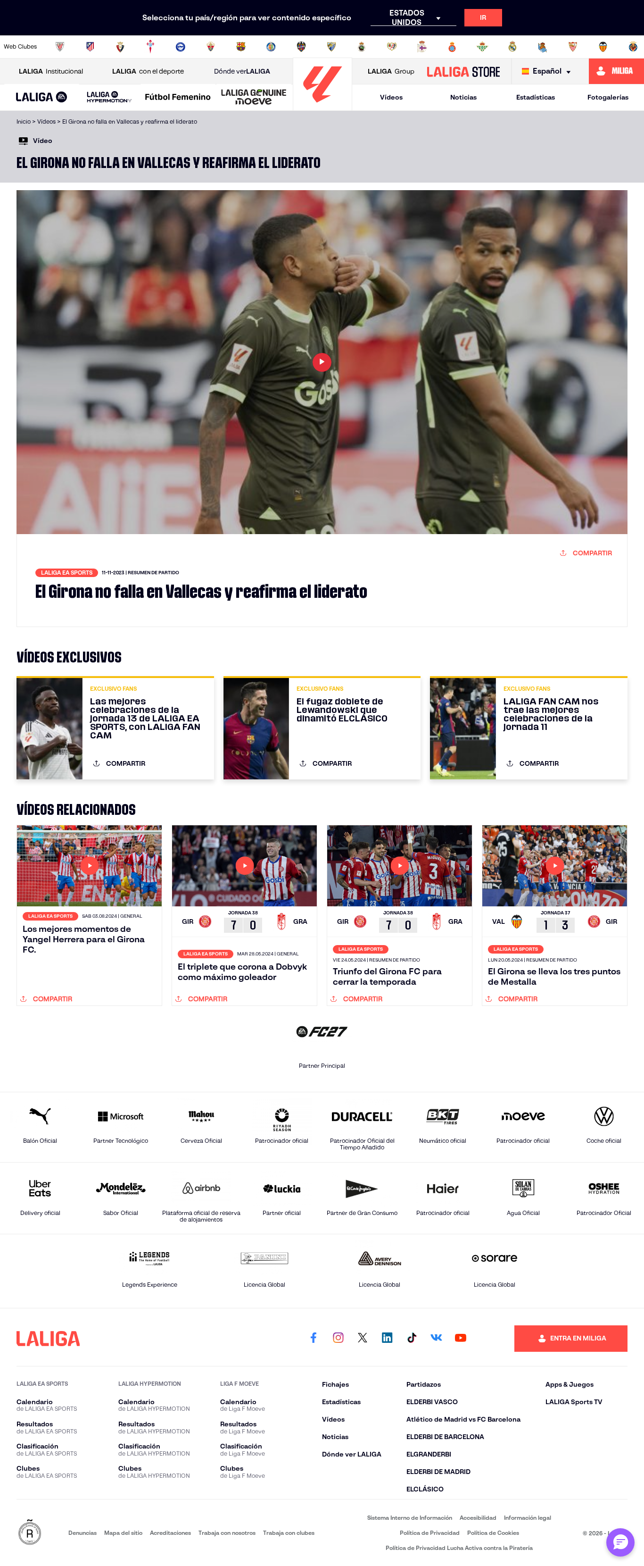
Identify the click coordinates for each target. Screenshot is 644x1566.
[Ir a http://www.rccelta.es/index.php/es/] (150, 47)
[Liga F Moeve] (178, 97)
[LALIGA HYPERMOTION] (109, 97)
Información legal (527, 1518)
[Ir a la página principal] (322, 106)
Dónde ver (242, 71)
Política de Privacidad (430, 1533)
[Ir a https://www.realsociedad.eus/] (543, 47)
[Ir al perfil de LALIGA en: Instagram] (338, 1338)
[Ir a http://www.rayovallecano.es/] (392, 47)
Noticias (463, 97)
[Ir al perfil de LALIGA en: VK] (436, 1338)
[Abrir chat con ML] (620, 1542)
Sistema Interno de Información (409, 1518)
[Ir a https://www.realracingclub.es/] (362, 47)
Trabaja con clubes (288, 1533)
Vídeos (391, 97)
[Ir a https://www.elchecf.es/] (211, 47)
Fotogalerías (607, 97)
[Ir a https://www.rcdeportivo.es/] (422, 47)
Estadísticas (535, 97)
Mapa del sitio (123, 1533)
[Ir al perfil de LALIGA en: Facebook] (313, 1338)
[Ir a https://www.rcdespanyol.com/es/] (452, 47)
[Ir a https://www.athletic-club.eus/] (60, 47)
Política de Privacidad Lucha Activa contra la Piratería (459, 1548)
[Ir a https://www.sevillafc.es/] (573, 47)
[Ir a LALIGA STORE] (463, 71)
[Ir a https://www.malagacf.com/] (331, 47)
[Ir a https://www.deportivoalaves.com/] (180, 47)
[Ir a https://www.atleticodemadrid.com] (90, 47)
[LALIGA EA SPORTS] (42, 97)
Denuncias (82, 1533)
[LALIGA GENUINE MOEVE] (254, 97)
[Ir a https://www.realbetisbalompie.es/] (482, 47)
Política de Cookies (493, 1533)
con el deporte (148, 71)
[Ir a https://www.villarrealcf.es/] (633, 47)
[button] (42, 97)
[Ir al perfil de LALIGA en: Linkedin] (387, 1338)
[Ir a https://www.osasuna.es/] (120, 47)
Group (391, 71)
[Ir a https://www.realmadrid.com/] (512, 47)
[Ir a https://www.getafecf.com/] (271, 47)
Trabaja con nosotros (227, 1533)
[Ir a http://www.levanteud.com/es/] (301, 47)
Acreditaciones (170, 1533)
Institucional (51, 71)
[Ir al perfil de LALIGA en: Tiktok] (411, 1338)
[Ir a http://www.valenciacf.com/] (603, 47)
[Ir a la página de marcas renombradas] (29, 1532)
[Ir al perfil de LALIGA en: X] (362, 1338)
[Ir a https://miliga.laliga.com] (616, 71)
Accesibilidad (478, 1518)
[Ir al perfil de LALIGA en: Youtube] (460, 1338)
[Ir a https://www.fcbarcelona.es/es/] (241, 47)
